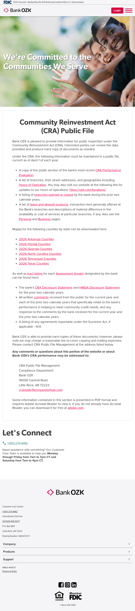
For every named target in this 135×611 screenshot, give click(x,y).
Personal (25, 219)
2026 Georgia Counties (35, 249)
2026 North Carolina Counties (40, 254)
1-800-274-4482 (17, 443)
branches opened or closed (53, 195)
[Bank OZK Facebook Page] (61, 585)
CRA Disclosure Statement (53, 288)
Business (44, 219)
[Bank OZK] (67, 492)
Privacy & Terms (9, 571)
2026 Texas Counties (34, 264)
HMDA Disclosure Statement (99, 288)
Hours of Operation (32, 185)
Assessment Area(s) (70, 274)
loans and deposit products (48, 205)
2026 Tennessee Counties (37, 259)
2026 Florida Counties (35, 244)
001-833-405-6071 (11, 521)
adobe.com (75, 408)
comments (41, 297)
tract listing (34, 274)
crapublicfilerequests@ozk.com (41, 390)
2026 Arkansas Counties (36, 239)
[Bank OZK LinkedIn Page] (74, 585)
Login (117, 10)
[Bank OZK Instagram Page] (67, 585)
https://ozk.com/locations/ (87, 190)
